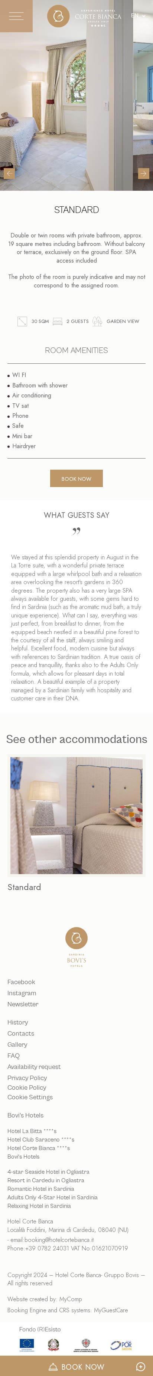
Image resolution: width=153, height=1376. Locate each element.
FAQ (13, 1056)
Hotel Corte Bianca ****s (38, 1148)
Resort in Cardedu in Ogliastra (45, 1180)
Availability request (34, 1067)
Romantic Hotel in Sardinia (40, 1189)
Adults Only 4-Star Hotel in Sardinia (52, 1197)
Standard (24, 886)
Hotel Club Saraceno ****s (40, 1140)
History (17, 1022)
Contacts (20, 1033)
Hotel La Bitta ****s (31, 1131)
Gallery (17, 1045)
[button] (9, 173)
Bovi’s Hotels (23, 1157)
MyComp (70, 1299)
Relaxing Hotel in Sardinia (39, 1206)
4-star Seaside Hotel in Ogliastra (48, 1172)
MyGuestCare (111, 1310)
